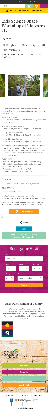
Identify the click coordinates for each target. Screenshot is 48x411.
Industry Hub (24, 385)
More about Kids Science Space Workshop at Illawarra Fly (24, 235)
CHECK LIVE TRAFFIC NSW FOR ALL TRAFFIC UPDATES (25, 10)
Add (26, 211)
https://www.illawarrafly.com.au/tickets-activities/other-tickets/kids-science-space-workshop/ (23, 197)
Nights (8, 264)
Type (20, 274)
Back (24, 228)
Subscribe (24, 372)
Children (35, 264)
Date (7, 254)
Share (8, 39)
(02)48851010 (8, 188)
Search (24, 285)
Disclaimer (10, 395)
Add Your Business (24, 365)
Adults (21, 264)
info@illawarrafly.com (11, 192)
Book (7, 2)
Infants (7, 274)
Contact (21, 2)
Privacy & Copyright (23, 395)
